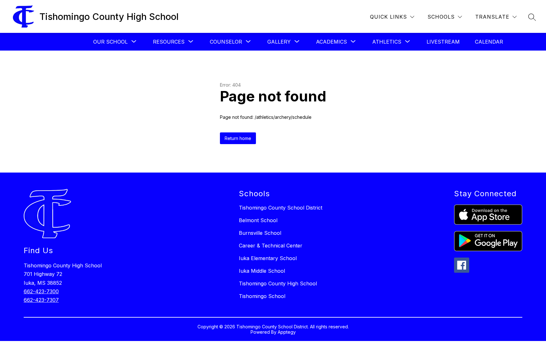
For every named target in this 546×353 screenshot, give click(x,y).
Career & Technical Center (270, 245)
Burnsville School (260, 233)
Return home (238, 138)
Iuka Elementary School (268, 258)
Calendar (489, 42)
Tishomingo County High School (278, 283)
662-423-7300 (41, 291)
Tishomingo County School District (280, 207)
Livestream (443, 42)
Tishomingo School (262, 296)
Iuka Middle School (262, 271)
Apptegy (287, 332)
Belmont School (258, 220)
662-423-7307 (41, 300)
